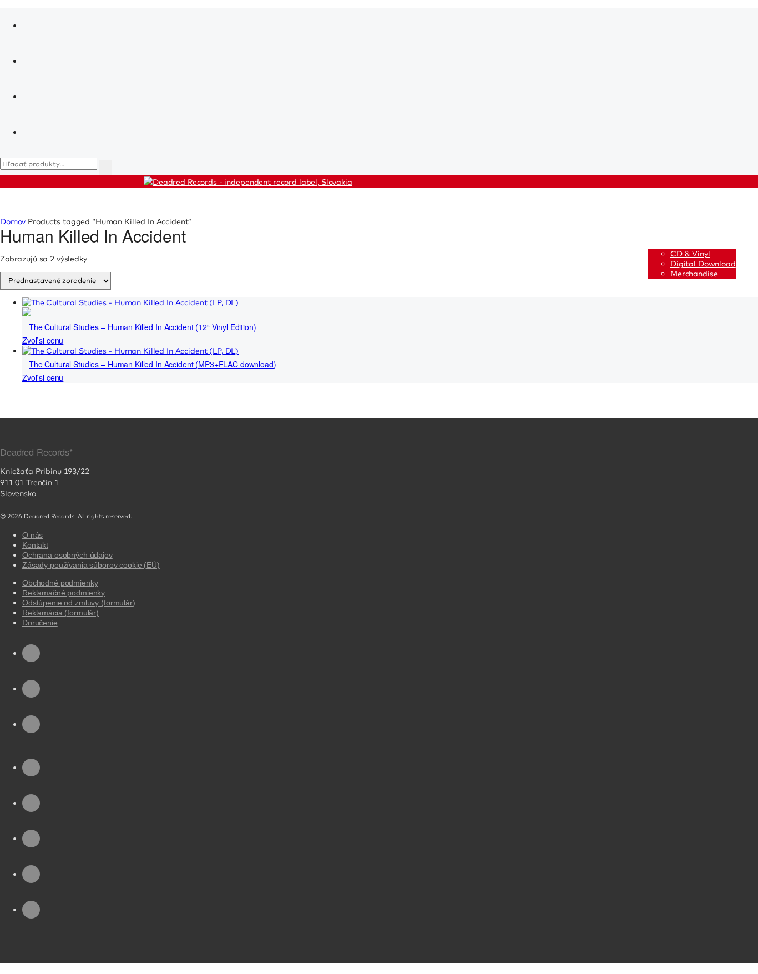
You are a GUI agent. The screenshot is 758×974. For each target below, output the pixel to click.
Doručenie (40, 622)
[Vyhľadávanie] (105, 167)
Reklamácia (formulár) (60, 612)
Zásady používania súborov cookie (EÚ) (91, 565)
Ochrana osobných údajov (67, 555)
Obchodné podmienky (60, 582)
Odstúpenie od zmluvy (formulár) (78, 602)
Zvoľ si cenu (42, 340)
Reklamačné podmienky (63, 592)
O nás (32, 535)
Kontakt (35, 545)
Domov (13, 221)
